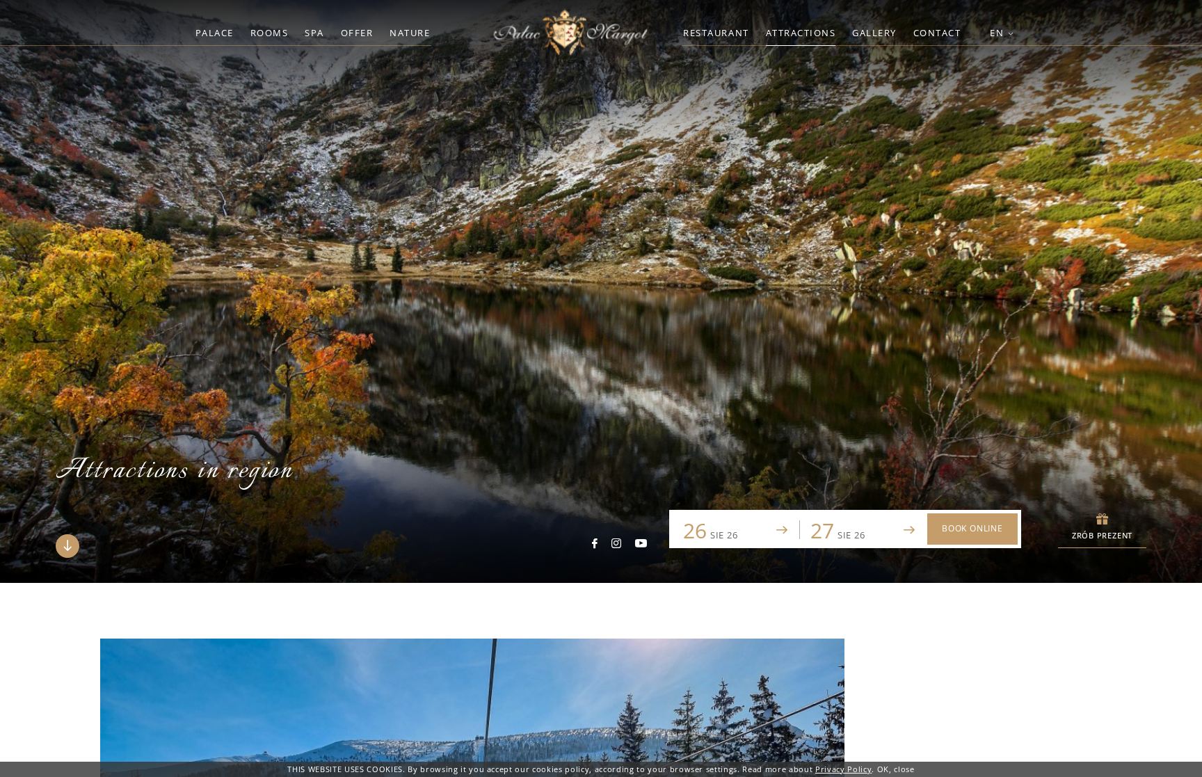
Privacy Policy (843, 769)
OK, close (896, 769)
